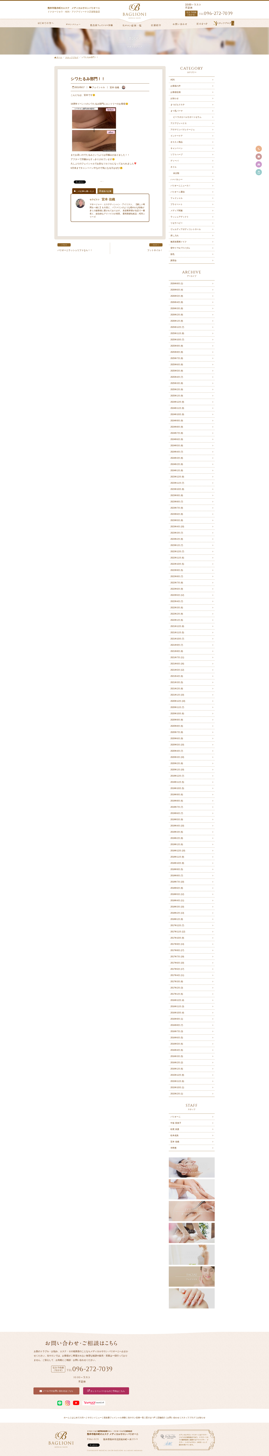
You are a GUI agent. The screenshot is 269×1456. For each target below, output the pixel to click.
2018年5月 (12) (177, 894)
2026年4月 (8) (176, 302)
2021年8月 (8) (176, 651)
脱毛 (172, 254)
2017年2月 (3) (176, 988)
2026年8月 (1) (176, 283)
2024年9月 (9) (176, 420)
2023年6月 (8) (176, 514)
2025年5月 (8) (176, 371)
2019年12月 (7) (177, 776)
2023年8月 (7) (176, 501)
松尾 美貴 (174, 1129)
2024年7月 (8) (176, 433)
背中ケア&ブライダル (180, 248)
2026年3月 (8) (176, 308)
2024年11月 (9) (177, 408)
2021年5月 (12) (177, 670)
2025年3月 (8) (176, 383)
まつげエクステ (177, 104)
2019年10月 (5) (177, 788)
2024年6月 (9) (176, 439)
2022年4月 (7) (176, 601)
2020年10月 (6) (177, 713)
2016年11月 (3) (177, 1006)
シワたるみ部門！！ (88, 79)
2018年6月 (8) (176, 888)
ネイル (173, 167)
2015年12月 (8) (177, 1075)
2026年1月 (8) (176, 321)
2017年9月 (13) (177, 944)
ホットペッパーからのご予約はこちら (107, 1391)
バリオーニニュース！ (180, 185)
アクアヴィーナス (178, 123)
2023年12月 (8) (177, 477)
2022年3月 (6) (176, 607)
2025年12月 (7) (177, 327)
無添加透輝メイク (178, 242)
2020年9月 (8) (176, 720)
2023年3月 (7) (176, 533)
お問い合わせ (173, 1417)
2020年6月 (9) (176, 738)
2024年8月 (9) (176, 427)
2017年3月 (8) (176, 981)
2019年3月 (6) (176, 832)
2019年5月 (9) (176, 819)
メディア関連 (176, 210)
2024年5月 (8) (176, 445)
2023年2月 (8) (176, 539)
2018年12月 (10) (177, 850)
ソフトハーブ (176, 154)
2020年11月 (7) (177, 707)
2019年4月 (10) (177, 826)
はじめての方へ (79, 1417)
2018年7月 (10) (177, 882)
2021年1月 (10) (177, 695)
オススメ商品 (176, 142)
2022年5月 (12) (177, 595)
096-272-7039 (216, 13)
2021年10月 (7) (177, 639)
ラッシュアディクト (179, 217)
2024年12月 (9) (177, 402)
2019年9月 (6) (176, 794)
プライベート (176, 204)
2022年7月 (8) (176, 582)
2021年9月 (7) (176, 645)
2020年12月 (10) (177, 701)
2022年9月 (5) (176, 570)
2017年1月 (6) (176, 994)
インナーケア (176, 136)
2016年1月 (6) (176, 1069)
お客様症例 (175, 92)
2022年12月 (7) (177, 551)
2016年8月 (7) (176, 1025)
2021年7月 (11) (177, 657)
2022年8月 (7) (176, 576)
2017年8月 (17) (177, 950)
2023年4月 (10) (177, 526)
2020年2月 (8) (176, 763)
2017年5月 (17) (177, 969)
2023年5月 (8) (176, 520)
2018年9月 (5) (176, 869)
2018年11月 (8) (177, 857)
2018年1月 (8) (176, 919)
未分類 (176, 173)
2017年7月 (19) (177, 956)
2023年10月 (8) (177, 489)
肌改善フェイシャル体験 (115, 1417)
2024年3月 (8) (176, 458)
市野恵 (173, 1148)
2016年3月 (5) (176, 1056)
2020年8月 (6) (176, 726)
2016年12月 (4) (177, 1000)
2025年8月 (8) (176, 352)
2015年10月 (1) (177, 1087)
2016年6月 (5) (176, 1037)
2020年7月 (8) (176, 732)
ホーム (67, 1417)
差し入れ (174, 235)
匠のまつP (150, 1417)
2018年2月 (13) (177, 913)
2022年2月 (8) (176, 614)
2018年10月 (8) (177, 863)
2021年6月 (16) (177, 663)
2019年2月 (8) (176, 838)
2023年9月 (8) (176, 495)
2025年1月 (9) (176, 395)
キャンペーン (176, 148)
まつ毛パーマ (176, 111)
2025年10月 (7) (177, 339)
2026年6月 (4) (176, 290)
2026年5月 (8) (176, 296)
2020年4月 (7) (176, 751)
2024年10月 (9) (177, 414)
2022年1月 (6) (176, 620)
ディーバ (174, 161)
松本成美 (174, 1135)
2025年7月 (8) (176, 358)
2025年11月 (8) (177, 333)
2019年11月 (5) (177, 782)
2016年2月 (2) (176, 1062)
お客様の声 (175, 86)
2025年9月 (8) (176, 346)
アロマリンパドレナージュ (182, 129)
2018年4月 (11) (177, 900)
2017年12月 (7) (177, 925)
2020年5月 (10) (177, 745)
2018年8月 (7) (176, 875)
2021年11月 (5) (177, 632)
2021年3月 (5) (176, 682)
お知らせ (174, 98)
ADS (172, 80)
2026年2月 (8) (176, 314)
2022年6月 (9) (176, 589)
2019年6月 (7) (176, 813)
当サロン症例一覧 (136, 1417)
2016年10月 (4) (177, 1012)
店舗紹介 (161, 1417)
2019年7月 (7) (176, 807)
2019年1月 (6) (176, 844)
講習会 (173, 260)
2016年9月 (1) (176, 1019)
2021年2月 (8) (176, 688)
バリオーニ (175, 1117)
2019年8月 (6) (176, 801)
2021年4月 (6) (176, 676)
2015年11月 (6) (177, 1081)
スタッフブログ (188, 1417)
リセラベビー (176, 223)
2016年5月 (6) (176, 1044)
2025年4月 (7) (176, 377)
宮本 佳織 (102, 199)
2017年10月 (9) (177, 938)
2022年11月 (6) (177, 558)
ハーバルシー (176, 179)
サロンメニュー (95, 1417)
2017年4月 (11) (177, 975)
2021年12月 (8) (177, 626)
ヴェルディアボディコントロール (185, 229)
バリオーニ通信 (177, 192)
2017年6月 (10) (177, 963)
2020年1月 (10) (177, 769)
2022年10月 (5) (177, 564)
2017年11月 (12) (177, 931)
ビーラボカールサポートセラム (187, 117)
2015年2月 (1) (176, 1094)
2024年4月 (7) (176, 452)
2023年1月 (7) (176, 545)
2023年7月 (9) (176, 508)
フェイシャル (98, 87)
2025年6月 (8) (176, 364)
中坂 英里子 (175, 1123)
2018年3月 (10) (177, 907)
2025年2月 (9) (176, 389)
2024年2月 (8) (176, 464)
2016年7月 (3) (176, 1031)
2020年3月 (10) (177, 757)
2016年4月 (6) (176, 1050)
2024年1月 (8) (176, 470)
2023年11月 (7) (177, 483)
